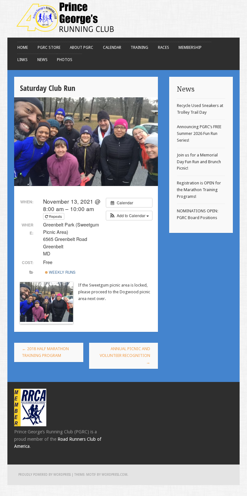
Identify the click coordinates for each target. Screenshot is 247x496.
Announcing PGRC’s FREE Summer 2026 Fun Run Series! (199, 133)
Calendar (112, 47)
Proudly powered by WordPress (44, 474)
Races (163, 47)
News (42, 60)
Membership (190, 47)
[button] (129, 215)
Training (139, 47)
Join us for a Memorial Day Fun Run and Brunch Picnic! (199, 162)
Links (22, 60)
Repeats (55, 216)
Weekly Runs (62, 272)
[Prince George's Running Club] (65, 33)
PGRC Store (49, 47)
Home (22, 47)
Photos (64, 60)
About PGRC (81, 47)
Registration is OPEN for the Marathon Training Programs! (199, 190)
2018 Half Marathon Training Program (45, 352)
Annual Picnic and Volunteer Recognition (125, 355)
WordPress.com (114, 474)
